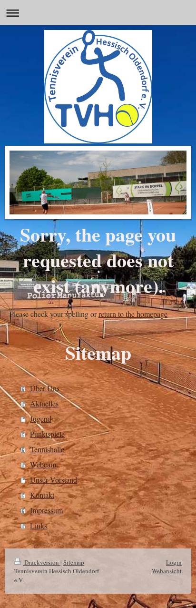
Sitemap (73, 562)
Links (38, 525)
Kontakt (42, 495)
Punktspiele (47, 434)
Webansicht (167, 571)
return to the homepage (132, 314)
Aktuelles (44, 403)
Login (174, 562)
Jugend (40, 419)
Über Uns (44, 388)
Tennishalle (47, 449)
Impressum (46, 510)
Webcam (43, 464)
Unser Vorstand (53, 480)
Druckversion (41, 562)
